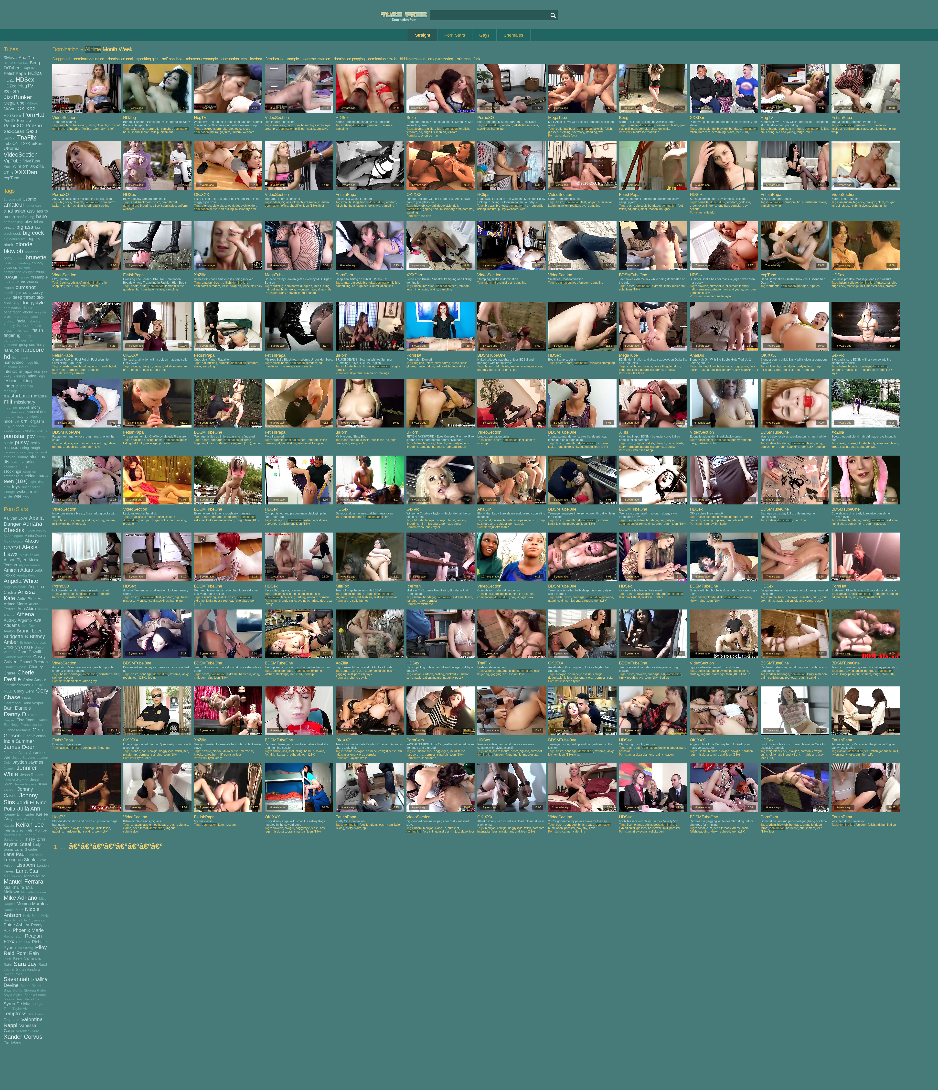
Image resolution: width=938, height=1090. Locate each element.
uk (756, 370)
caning (743, 671)
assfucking (25, 217)
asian (20, 211)
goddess (744, 202)
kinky (7, 376)
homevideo (13, 362)
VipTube (12, 160)
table (451, 366)
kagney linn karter (716, 523)
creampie (39, 277)
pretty (41, 437)
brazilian (429, 286)
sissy (354, 443)
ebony (28, 312)
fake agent (708, 370)
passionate (12, 430)
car (663, 674)
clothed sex (236, 128)
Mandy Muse (34, 876)
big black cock (777, 751)
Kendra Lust (13, 835)
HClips (35, 73)
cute (7, 297)
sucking (28, 476)
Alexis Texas (29, 555)
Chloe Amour (34, 680)
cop (247, 128)
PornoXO (14, 125)
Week (125, 49)
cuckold (9, 282)
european (21, 316)
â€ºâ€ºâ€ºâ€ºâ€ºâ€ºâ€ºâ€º (116, 846)
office (156, 205)
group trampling (440, 59)
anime (772, 597)
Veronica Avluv (27, 1031)
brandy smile (287, 600)
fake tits (34, 321)
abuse (277, 751)
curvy (38, 292)
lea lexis (638, 373)
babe (41, 216)
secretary (578, 132)
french (798, 754)
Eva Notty (11, 725)
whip (834, 132)
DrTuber (12, 67)
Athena (25, 614)
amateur (14, 205)
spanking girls (147, 59)
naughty (22, 416)
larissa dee (318, 600)
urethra (658, 597)
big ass (24, 227)
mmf (715, 754)
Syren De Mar (17, 1003)
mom (35, 407)
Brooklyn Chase (18, 647)
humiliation (880, 125)
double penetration (18, 310)
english (40, 312)
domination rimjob (382, 59)
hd (7, 356)
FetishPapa (15, 73)
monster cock (14, 412)
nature (9, 416)
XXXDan (26, 172)
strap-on (29, 471)
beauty (9, 227)
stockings (12, 471)
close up (10, 267)
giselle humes (359, 600)
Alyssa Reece (29, 565)
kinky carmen (75, 373)
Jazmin (9, 768)
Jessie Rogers (25, 784)
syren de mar (429, 135)
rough (35, 448)
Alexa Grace (13, 541)
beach (782, 597)
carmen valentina (573, 831)
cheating (23, 263)
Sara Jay (25, 964)
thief (111, 128)
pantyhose (74, 523)
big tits (33, 238)
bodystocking (644, 594)
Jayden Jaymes (28, 762)
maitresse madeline (646, 132)
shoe (368, 205)
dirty (16, 303)
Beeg (35, 62)
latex (422, 600)
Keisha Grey (14, 830)
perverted (271, 523)
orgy (7, 426)
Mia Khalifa (14, 887)
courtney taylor (430, 527)
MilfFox (32, 103)
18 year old (12, 199)
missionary (24, 402)
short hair (242, 600)
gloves (410, 366)
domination (12, 308)
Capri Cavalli (29, 652)
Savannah (16, 979)
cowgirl (11, 276)
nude (8, 421)
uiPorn (37, 143)
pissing (42, 430)
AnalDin (26, 57)
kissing (19, 376)
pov (31, 436)
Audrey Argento (18, 620)
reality (35, 443)
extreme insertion (316, 59)
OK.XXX (27, 108)
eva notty (303, 600)
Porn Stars (454, 35)
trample (293, 59)
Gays (484, 35)
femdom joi (274, 59)
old (16, 421)
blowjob (13, 251)
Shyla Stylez (13, 995)
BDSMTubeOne (16, 63)
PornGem (12, 115)
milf (8, 402)
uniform (237, 132)
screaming (25, 452)
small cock (874, 597)
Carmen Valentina (17, 657)
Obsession (37, 920)
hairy (41, 344)
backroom (79, 125)
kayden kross (358, 758)
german (27, 340)
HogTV (25, 85)
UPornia (12, 148)
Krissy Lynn (34, 839)
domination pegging (349, 59)
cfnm (881, 202)
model (24, 407)
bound (733, 671)
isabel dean (428, 758)
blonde (23, 244)
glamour (672, 747)
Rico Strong (24, 948)
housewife (537, 205)
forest (210, 443)
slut (33, 457)
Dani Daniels (17, 708)
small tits (147, 370)
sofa (622, 289)
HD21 (9, 80)
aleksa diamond (643, 754)
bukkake (318, 751)
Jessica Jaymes (16, 780)
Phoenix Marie (28, 930)
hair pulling (226, 209)
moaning (10, 407)
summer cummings (376, 373)
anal (8, 211)
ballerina (562, 128)
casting (9, 263)
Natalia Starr (13, 910)
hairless (809, 754)
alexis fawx (569, 135)
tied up (257, 443)
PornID (9, 120)
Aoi (40, 599)
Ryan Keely (13, 958)
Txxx (25, 143)
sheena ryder (571, 681)
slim (320, 289)
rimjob (455, 831)
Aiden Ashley (36, 531)
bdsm (38, 222)
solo (30, 462)
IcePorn (11, 91)
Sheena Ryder (35, 990)
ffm (763, 132)
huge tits (32, 362)
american (33, 205)
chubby (37, 263)
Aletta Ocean (35, 536)
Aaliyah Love (15, 518)
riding (24, 448)
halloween (697, 289)
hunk (635, 209)
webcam (24, 491)
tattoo (42, 476)
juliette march (500, 527)
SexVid (9, 138)
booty (8, 258)
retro (233, 443)
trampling (342, 128)
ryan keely (144, 758)
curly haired (442, 363)
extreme (657, 286)
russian (9, 452)
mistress (386, 125)
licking (26, 380)
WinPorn (20, 166)
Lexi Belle (34, 855)
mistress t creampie (202, 59)
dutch (184, 440)
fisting (127, 443)
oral (24, 421)
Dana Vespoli (32, 703)
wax (530, 597)
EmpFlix (28, 68)
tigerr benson (307, 293)
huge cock (838, 286)
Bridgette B (16, 636)
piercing (28, 430)
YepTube (11, 178)
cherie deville (359, 677)
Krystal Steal (17, 844)
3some (29, 199)
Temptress (15, 1013)
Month (110, 49)
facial (21, 321)
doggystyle (33, 302)
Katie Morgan (25, 819)
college (24, 267)
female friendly (739, 286)
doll (253, 205)
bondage (32, 252)
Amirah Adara (18, 570)
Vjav (7, 166)
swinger (57, 677)
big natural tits (14, 239)
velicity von (656, 831)
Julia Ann (28, 809)
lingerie (11, 386)
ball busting (351, 202)
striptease (11, 476)
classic (364, 440)
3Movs (10, 57)
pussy (22, 442)
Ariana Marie (15, 604)
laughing (554, 205)
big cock (33, 233)
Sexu (31, 131)
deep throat (23, 297)
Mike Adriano (20, 897)
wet (37, 492)
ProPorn (34, 125)
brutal (143, 286)
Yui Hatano (12, 1042)
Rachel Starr (13, 936)
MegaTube (14, 103)
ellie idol (709, 212)
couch (70, 447)
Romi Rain (27, 953)
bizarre (851, 443)
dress (455, 363)
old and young (785, 132)
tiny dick (256, 286)
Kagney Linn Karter (19, 814)
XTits (8, 173)
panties (32, 426)
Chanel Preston (34, 662)
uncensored (31, 487)
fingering (12, 335)
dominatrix (663, 125)
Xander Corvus (23, 1036)
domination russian (89, 59)
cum (21, 282)
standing (591, 132)
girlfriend (10, 345)
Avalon (9, 631)
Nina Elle (20, 920)
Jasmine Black (15, 753)
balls (559, 597)
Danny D (15, 714)
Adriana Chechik (23, 527)
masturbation (18, 395)
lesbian (11, 380)
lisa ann (426, 216)
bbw (28, 221)
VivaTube (31, 161)
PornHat (33, 114)
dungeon (306, 286)
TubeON (11, 143)
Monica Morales (32, 903)
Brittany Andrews (33, 642)
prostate (890, 286)
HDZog (10, 86)
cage (591, 824)
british (19, 258)
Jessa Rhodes (31, 775)
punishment (165, 132)
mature (40, 396)
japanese (32, 371)
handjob (11, 350)
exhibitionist (627, 828)
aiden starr (73, 681)
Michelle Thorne (33, 892)
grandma (88, 520)
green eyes (697, 205)
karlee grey (89, 681)
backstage (492, 594)
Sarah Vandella (28, 969)
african (277, 594)
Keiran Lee (30, 824)
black (8, 245)
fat (19, 326)
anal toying (846, 671)
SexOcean (14, 131)
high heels (20, 357)
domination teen (233, 59)
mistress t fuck (468, 59)
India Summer (19, 741)
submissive (320, 128)
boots (364, 202)
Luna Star (27, 871)
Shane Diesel (31, 986)
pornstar (14, 436)
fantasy (9, 326)
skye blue (356, 373)
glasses (553, 132)
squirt (24, 467)
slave (730, 132)
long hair (26, 386)
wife (17, 496)
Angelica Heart (15, 587)
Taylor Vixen (22, 1009)
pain (634, 128)
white (8, 496)
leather (515, 366)
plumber (861, 754)
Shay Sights (13, 990)
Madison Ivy (13, 876)
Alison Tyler (15, 559)
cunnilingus (12, 293)
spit (390, 286)
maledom (678, 286)
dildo (7, 303)
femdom (24, 330)
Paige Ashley (16, 924)
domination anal (120, 59)
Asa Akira (26, 608)
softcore (17, 462)
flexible (86, 128)
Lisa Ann (25, 865)
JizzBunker (18, 97)
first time (321, 520)
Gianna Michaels (17, 730)
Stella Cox (31, 999)
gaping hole (431, 209)
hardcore (32, 350)
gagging (425, 447)
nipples (35, 416)
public (8, 443)
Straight (422, 35)
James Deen (20, 747)
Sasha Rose (13, 974)
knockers (200, 754)
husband (10, 367)
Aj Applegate (13, 536)
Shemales (513, 35)
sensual (41, 452)
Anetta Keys (26, 575)
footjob (592, 202)
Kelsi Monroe (36, 830)
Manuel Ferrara (23, 881)
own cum (751, 289)
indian (23, 367)
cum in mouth (794, 128)
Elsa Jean (25, 720)
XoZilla (37, 166)
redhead (11, 447)
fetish (37, 330)
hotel (323, 828)
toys (16, 486)
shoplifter (296, 205)
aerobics (66, 125)
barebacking (13, 222)
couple (41, 272)
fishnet (635, 597)
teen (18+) (16, 481)
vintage (9, 492)
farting (301, 597)
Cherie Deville (19, 676)
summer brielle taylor (718, 296)
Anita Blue (26, 599)
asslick (221, 597)
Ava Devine (30, 626)
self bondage (172, 59)
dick (40, 297)
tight (33, 482)
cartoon (428, 674)
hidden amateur (412, 59)
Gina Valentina (34, 736)
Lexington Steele (20, 859)
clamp (127, 828)
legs (41, 376)
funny (26, 336)
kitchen (561, 523)
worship (482, 443)
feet (26, 325)
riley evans (640, 831)
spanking (11, 467)
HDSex (25, 79)
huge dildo (564, 447)
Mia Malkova (18, 889)
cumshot (26, 287)
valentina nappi (643, 450)
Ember (41, 720)
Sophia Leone (35, 995)
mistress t (427, 604)
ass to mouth (82, 443)
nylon (565, 205)
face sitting (661, 366)
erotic (8, 316)
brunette (36, 258)
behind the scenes (521, 594)
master (525, 366)
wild (26, 496)
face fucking (322, 286)
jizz (44, 371)
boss (572, 128)
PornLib (24, 120)
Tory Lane (11, 1020)
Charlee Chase (15, 667)
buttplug (278, 286)
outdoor (18, 426)
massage (11, 391)
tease (246, 286)
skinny (22, 457)
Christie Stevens (17, 685)
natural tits (36, 412)
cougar (28, 272)
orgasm (37, 421)
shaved (9, 457)
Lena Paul (14, 854)
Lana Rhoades (26, 849)
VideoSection (21, 154)
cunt (27, 292)
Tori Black (35, 1014)
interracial (13, 371)
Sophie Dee (13, 999)
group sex (27, 344)
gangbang (11, 340)
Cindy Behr (24, 691)
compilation (12, 272)
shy (585, 828)
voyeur (68, 677)
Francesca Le (31, 725)
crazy (25, 277)
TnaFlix (26, 137)
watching (462, 366)
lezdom (256, 59)
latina (31, 376)
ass (31, 211)
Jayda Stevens (23, 757)
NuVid (10, 108)
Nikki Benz (31, 916)
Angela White (21, 580)
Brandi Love (30, 630)
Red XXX (23, 942)
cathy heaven (288, 293)
